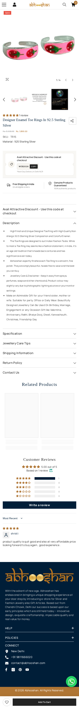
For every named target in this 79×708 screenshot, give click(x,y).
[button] (66, 80)
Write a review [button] (39, 505)
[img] (11, 528)
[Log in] (14, 5)
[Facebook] (6, 669)
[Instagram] (13, 669)
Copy (33, 166)
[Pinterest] (20, 669)
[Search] (64, 4)
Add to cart (44, 702)
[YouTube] (27, 669)
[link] (7, 702)
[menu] (4, 4)
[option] (39, 47)
